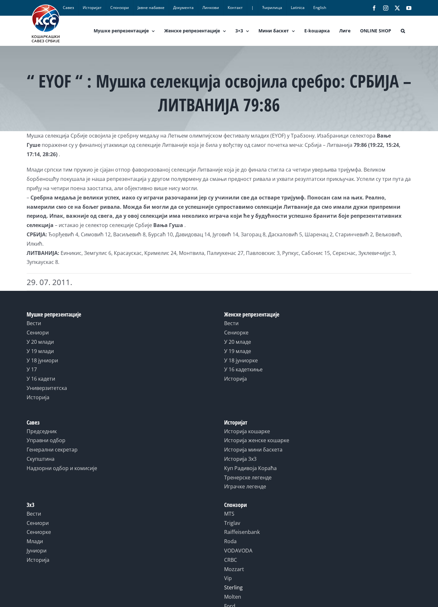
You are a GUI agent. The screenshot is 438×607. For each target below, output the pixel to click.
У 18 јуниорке (241, 360)
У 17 (32, 369)
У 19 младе (237, 351)
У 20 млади (40, 341)
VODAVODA (238, 550)
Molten (232, 596)
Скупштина (41, 458)
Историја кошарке (247, 431)
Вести (34, 323)
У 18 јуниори (42, 360)
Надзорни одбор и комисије (62, 468)
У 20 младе (237, 341)
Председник (42, 431)
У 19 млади (40, 351)
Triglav (232, 523)
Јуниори (36, 550)
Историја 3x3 (240, 458)
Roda (230, 541)
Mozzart (234, 569)
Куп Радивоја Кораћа (250, 468)
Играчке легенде (245, 486)
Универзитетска (47, 388)
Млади (35, 541)
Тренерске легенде (248, 477)
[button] (403, 31)
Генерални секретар (52, 449)
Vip (228, 578)
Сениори (38, 332)
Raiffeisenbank (242, 531)
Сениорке (236, 332)
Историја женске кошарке (256, 440)
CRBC (230, 559)
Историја (38, 397)
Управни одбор (46, 440)
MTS (229, 513)
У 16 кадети (41, 378)
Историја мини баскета (253, 449)
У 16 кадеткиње (243, 369)
